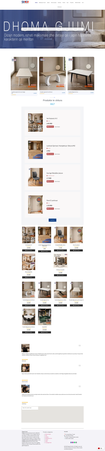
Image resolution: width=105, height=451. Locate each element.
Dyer (68, 2)
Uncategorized (48, 442)
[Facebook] (71, 442)
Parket (64, 2)
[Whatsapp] (74, 442)
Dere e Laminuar (52, 200)
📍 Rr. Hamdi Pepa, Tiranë (69, 434)
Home (36, 2)
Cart (83, 2)
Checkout (60, 6)
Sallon (48, 2)
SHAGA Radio (77, 2)
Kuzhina (59, 2)
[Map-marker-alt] (76, 442)
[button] (50, 97)
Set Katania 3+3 (52, 118)
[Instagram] (73, 442)
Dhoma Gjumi (53, 2)
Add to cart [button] (51, 126)
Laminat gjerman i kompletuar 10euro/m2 (61, 146)
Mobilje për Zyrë (42, 2)
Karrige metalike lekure (55, 173)
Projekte (72, 2)
